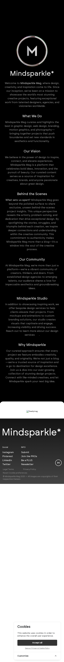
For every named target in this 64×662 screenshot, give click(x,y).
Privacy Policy (29, 469)
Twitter (6, 464)
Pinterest (7, 456)
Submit (25, 452)
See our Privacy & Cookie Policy (37, 648)
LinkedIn (7, 460)
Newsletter (27, 464)
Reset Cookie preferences (15, 473)
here (37, 335)
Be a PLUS (26, 460)
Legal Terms (8, 469)
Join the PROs (29, 456)
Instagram (8, 452)
